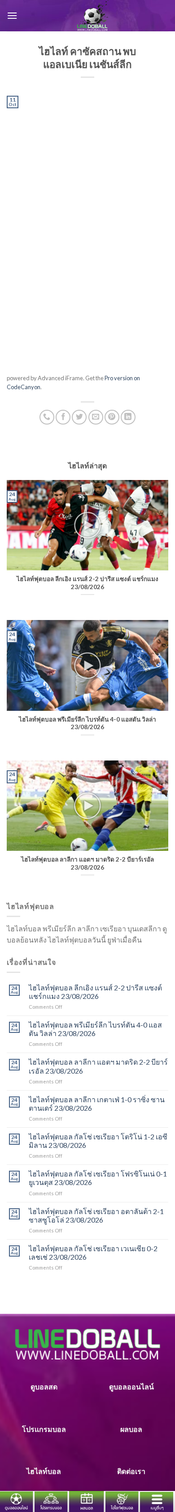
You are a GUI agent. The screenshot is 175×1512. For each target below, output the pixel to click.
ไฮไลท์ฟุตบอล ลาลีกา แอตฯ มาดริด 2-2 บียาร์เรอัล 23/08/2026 (98, 1066)
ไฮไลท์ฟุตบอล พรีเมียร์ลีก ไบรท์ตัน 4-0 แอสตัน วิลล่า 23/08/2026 (95, 1028)
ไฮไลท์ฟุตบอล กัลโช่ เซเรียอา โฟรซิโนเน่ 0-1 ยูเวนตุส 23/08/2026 (98, 1177)
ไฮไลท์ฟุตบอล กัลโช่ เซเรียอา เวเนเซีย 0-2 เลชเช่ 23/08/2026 (93, 1252)
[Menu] (12, 15)
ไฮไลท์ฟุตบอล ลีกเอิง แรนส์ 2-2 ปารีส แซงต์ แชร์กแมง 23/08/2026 (95, 991)
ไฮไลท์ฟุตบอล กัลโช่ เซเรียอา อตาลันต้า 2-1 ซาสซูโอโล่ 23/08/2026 (96, 1215)
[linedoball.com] (93, 15)
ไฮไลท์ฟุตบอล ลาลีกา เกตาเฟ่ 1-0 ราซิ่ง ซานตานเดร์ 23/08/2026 (97, 1103)
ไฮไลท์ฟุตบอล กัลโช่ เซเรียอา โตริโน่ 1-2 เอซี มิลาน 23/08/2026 (98, 1140)
